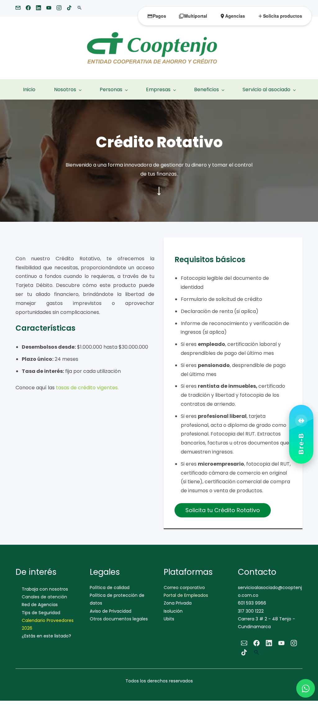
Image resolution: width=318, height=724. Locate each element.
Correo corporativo (184, 587)
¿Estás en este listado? (46, 636)
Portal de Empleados (186, 595)
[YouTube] (281, 643)
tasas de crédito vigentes (87, 387)
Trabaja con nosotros (45, 589)
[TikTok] (244, 652)
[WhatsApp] (305, 688)
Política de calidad (109, 587)
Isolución (173, 611)
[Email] (244, 643)
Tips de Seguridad (41, 613)
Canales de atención (44, 597)
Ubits (169, 619)
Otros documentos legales (119, 619)
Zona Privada (178, 603)
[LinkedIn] (269, 643)
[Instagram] (293, 643)
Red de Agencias (40, 604)
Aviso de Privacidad (110, 611)
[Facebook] (256, 643)
